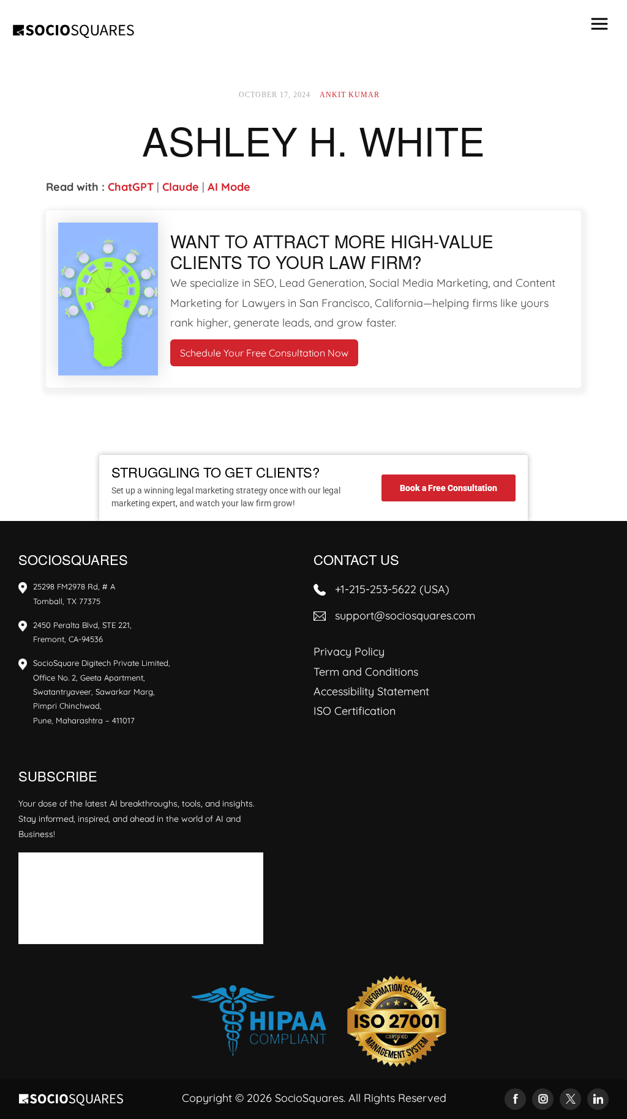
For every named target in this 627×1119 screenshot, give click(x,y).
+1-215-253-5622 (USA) (392, 589)
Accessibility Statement (371, 691)
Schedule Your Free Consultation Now (264, 353)
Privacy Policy (349, 651)
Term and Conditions (366, 672)
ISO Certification (355, 711)
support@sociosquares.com (405, 615)
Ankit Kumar (350, 94)
